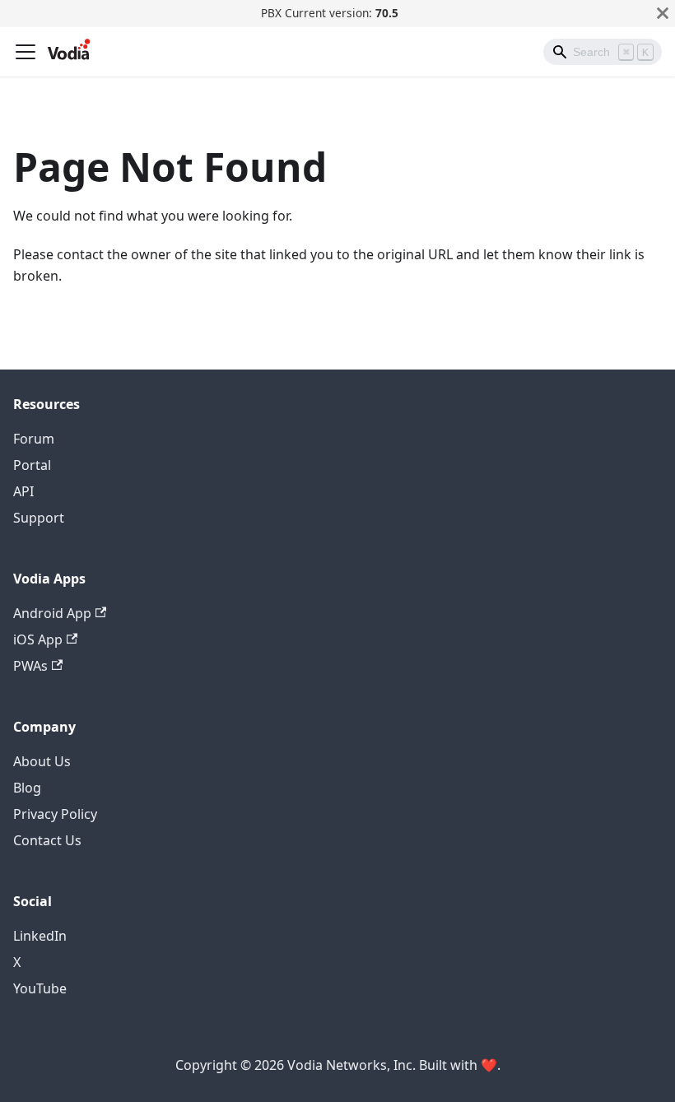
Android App (52, 613)
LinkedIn (40, 936)
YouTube (40, 988)
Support (38, 518)
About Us (42, 761)
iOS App (38, 639)
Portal (32, 465)
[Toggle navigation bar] (25, 52)
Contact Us (47, 840)
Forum (33, 439)
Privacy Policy (55, 814)
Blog (27, 788)
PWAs (30, 666)
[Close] (662, 13)
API (23, 491)
